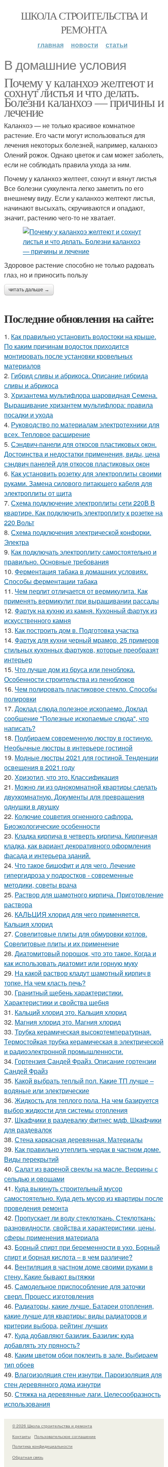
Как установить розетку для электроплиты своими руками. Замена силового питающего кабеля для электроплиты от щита (82, 483)
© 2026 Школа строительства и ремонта (52, 1426)
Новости (84, 44)
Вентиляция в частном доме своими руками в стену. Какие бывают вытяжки (78, 1271)
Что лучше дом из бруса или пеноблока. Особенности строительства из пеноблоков (69, 674)
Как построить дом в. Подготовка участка (77, 630)
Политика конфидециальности (42, 1446)
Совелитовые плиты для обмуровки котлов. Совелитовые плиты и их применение (75, 938)
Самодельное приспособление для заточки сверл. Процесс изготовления (74, 1291)
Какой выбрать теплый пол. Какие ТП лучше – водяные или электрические (79, 1085)
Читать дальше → (29, 290)
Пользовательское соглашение (65, 1436)
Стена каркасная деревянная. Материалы (79, 1139)
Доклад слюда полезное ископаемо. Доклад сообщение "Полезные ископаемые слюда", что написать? (76, 718)
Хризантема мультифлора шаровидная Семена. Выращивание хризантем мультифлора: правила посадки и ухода (80, 405)
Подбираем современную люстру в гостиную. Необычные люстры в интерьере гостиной (78, 742)
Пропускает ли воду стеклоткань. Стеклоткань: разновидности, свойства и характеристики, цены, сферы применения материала (80, 1227)
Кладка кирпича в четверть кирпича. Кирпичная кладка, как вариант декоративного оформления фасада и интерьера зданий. (80, 845)
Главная (51, 44)
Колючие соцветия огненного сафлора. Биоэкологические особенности (68, 821)
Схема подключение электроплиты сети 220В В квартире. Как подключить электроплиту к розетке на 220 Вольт (83, 512)
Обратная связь (27, 1457)
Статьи (117, 44)
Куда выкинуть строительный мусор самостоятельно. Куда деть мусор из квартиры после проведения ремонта (83, 1198)
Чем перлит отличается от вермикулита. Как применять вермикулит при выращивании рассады (81, 596)
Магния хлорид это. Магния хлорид (68, 1022)
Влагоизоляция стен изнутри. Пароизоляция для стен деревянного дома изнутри (83, 1379)
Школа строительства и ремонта (84, 22)
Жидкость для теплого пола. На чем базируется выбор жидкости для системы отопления (81, 1105)
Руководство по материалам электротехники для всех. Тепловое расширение (81, 429)
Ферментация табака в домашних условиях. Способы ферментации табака (76, 576)
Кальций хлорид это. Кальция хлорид (70, 1012)
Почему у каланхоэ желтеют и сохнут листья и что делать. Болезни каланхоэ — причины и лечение (84, 96)
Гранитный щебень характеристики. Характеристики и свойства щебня (63, 997)
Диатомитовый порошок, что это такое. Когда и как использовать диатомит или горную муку (80, 958)
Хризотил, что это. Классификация (67, 777)
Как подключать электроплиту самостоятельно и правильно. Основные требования (80, 556)
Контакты (21, 1436)
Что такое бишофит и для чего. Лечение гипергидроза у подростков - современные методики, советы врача (69, 875)
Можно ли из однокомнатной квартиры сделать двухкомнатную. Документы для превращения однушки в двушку (80, 796)
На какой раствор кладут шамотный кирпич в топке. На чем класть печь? (77, 978)
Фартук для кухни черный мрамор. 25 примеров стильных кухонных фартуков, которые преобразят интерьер (81, 649)
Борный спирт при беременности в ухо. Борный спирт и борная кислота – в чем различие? (82, 1252)
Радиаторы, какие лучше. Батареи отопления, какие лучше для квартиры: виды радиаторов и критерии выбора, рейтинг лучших (79, 1315)
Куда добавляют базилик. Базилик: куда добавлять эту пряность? (69, 1340)
